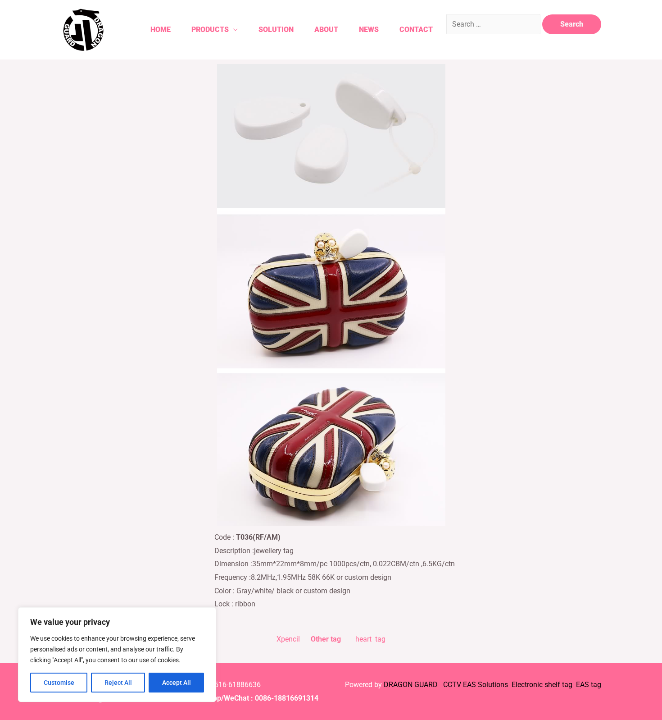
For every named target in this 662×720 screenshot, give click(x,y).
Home (160, 29)
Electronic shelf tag (542, 684)
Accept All (176, 682)
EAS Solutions (486, 684)
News (369, 29)
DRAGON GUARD (412, 684)
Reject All (118, 682)
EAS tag (587, 684)
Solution (276, 29)
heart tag (370, 639)
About (326, 29)
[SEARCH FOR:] (494, 24)
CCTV (452, 684)
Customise (59, 682)
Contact (416, 29)
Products (210, 29)
